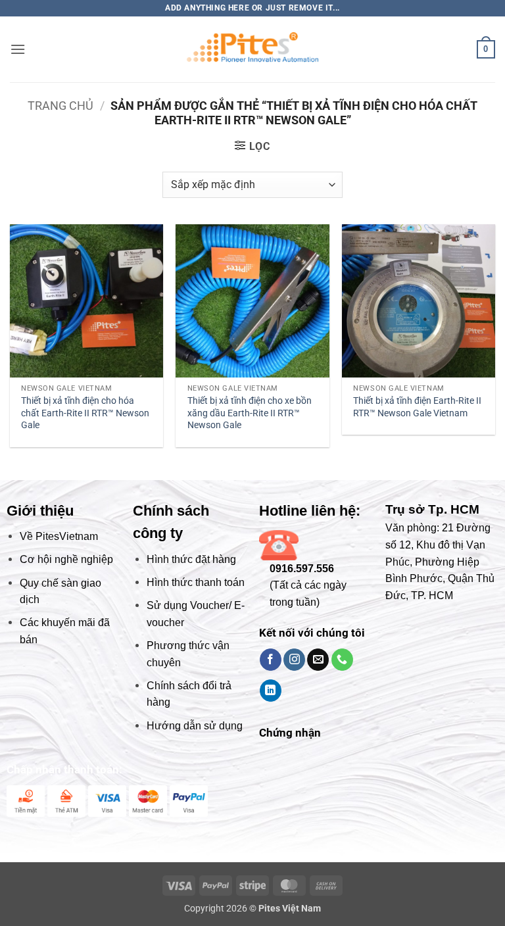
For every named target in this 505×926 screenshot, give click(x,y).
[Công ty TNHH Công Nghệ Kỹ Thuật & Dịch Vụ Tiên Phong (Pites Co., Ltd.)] (252, 49)
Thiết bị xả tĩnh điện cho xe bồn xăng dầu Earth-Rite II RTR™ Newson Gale (249, 413)
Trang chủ (60, 105)
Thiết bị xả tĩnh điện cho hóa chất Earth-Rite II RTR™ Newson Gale (85, 413)
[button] (18, 49)
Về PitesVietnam (59, 536)
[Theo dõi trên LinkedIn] (270, 690)
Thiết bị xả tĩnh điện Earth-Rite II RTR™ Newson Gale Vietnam (417, 407)
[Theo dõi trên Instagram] (294, 659)
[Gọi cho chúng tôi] (342, 659)
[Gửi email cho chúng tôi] (318, 659)
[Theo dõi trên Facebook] (270, 659)
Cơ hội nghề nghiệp (66, 559)
